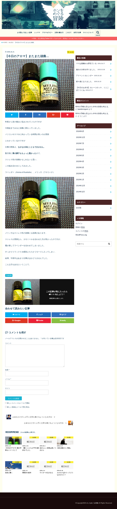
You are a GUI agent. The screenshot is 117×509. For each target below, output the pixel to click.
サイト (7, 388)
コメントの (82, 231)
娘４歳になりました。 (88, 81)
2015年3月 (80, 167)
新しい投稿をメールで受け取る (18, 407)
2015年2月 (80, 173)
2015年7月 (80, 143)
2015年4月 (80, 161)
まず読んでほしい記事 (24, 32)
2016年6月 (80, 131)
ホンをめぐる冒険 (92, 503)
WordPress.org (81, 235)
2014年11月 (80, 192)
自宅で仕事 (77, 32)
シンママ (37, 32)
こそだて (69, 32)
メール (8, 379)
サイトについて (88, 32)
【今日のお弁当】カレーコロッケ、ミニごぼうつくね (92, 89)
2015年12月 (80, 137)
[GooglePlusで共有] (53, 114)
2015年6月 (80, 149)
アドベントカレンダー (89, 75)
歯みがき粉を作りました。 (90, 69)
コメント (8, 343)
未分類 (10, 275)
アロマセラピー (47, 32)
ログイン (79, 223)
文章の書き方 (59, 32)
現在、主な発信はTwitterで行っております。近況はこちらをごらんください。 (59, 38)
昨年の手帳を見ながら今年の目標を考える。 (93, 107)
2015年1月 (80, 180)
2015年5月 (80, 155)
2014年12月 (80, 186)
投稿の (80, 227)
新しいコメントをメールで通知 (18, 403)
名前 (7, 370)
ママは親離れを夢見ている (90, 63)
